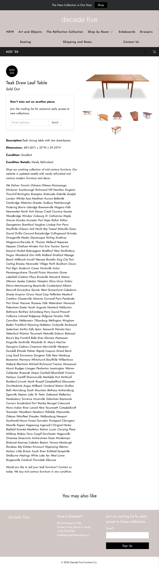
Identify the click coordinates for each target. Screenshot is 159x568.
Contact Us (131, 42)
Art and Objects (30, 32)
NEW (10, 32)
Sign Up (127, 546)
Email (110, 528)
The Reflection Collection (65, 32)
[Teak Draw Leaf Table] (117, 85)
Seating (25, 42)
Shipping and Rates (77, 42)
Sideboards (127, 32)
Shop (101, 5)
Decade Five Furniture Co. (83, 562)
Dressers (146, 32)
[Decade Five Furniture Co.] (79, 19)
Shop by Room (98, 32)
